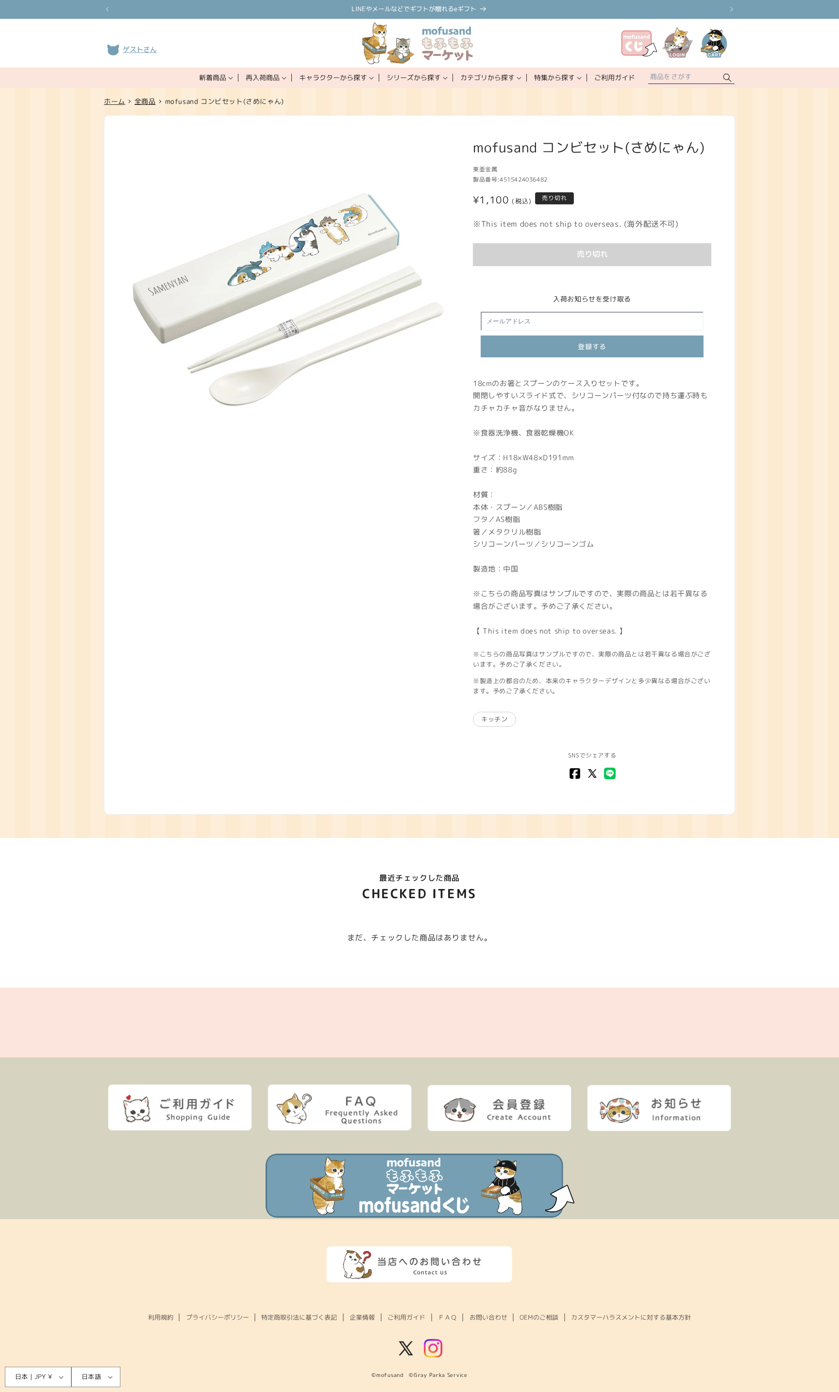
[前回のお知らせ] (107, 9)
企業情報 (362, 1317)
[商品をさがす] (727, 78)
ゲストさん (140, 49)
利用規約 (160, 1317)
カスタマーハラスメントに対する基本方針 (631, 1317)
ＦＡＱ (447, 1317)
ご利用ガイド (406, 1317)
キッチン (494, 719)
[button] (215, 77)
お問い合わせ (488, 1317)
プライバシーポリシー (217, 1317)
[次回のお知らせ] (731, 9)
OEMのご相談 (539, 1317)
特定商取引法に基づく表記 (299, 1317)
